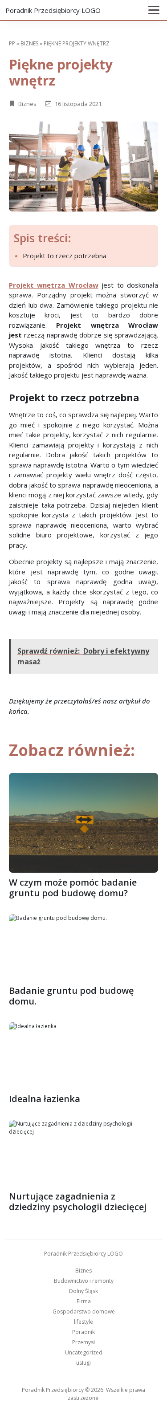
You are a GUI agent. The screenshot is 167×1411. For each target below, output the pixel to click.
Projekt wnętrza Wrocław (53, 285)
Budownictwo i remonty (84, 1281)
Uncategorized (83, 1352)
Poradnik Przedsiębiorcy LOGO (53, 10)
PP (12, 43)
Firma (84, 1301)
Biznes (29, 43)
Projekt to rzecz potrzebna (64, 256)
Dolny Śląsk (83, 1291)
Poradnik (83, 1332)
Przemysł (83, 1342)
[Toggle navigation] (154, 10)
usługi (83, 1362)
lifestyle (83, 1322)
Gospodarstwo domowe (84, 1311)
